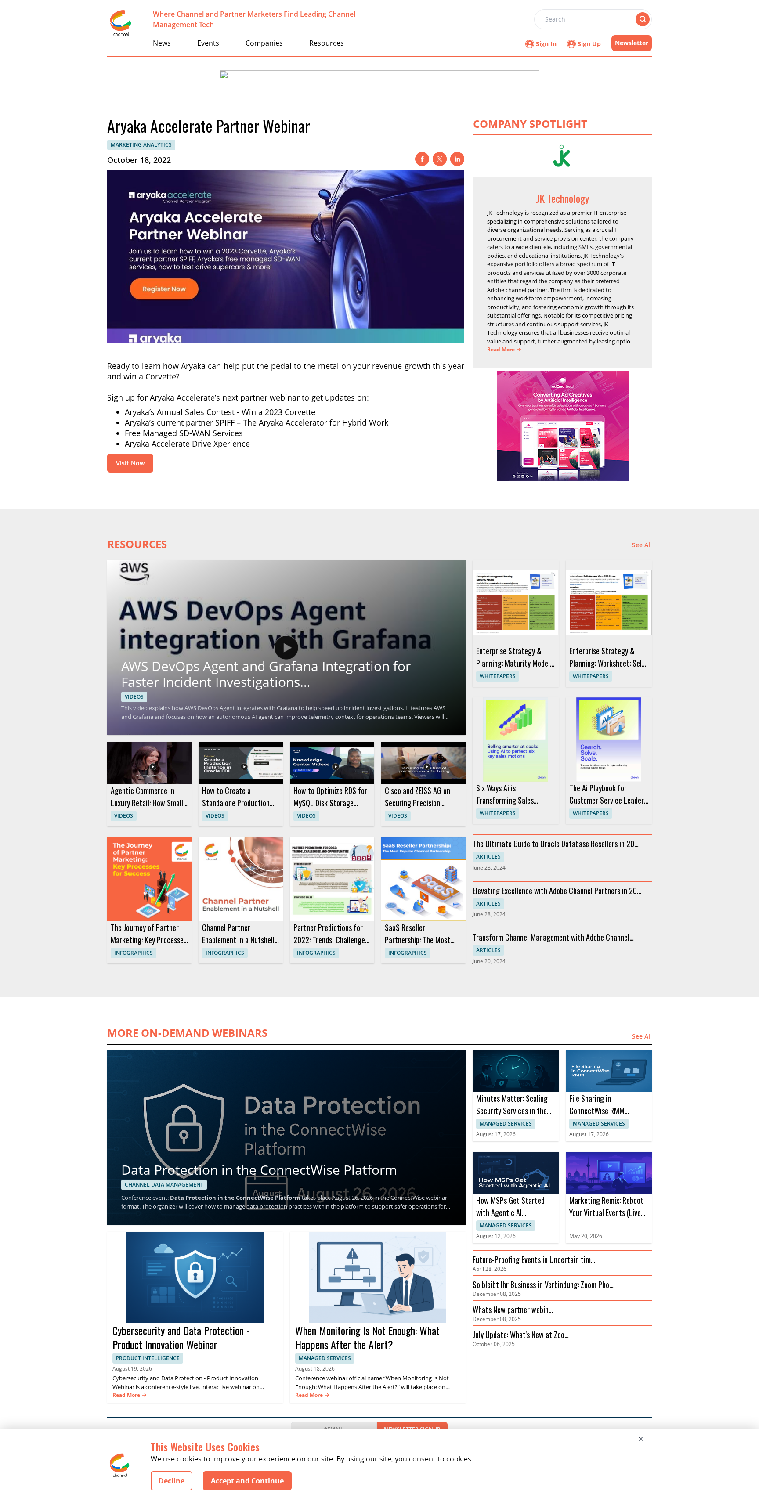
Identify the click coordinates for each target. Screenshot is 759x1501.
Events (208, 43)
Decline (171, 1481)
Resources (326, 43)
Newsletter (631, 43)
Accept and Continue (247, 1481)
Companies (264, 43)
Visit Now (130, 463)
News (162, 43)
